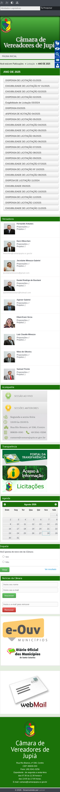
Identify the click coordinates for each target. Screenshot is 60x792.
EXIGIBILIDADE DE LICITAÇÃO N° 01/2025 (27, 86)
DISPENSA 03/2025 (15, 108)
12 (33, 524)
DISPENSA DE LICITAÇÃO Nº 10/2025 (24, 169)
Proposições (22, 227)
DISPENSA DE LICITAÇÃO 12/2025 (23, 197)
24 (18, 533)
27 (40, 533)
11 (25, 524)
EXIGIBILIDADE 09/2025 (17, 186)
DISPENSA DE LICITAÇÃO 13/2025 (23, 202)
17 (18, 529)
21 (48, 529)
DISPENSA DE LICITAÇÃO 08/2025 (23, 152)
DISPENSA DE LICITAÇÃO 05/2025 (23, 119)
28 (48, 533)
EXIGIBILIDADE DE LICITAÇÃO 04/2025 (25, 125)
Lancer (42, 790)
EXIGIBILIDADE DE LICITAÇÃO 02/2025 (25, 91)
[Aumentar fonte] (7, 2)
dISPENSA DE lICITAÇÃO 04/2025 (22, 113)
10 (18, 524)
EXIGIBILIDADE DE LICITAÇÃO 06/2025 (25, 141)
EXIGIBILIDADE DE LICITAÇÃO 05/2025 (25, 130)
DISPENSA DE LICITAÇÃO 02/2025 (23, 97)
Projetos (20, 229)
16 (10, 529)
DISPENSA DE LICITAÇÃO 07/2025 (23, 147)
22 (56, 529)
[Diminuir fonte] (2, 2)
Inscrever (9, 595)
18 (25, 529)
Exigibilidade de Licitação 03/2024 (22, 102)
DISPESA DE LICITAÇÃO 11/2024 (22, 180)
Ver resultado (50, 569)
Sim (7, 557)
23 (10, 533)
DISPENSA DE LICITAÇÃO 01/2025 (23, 80)
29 (56, 533)
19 (33, 529)
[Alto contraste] (12, 2)
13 (40, 524)
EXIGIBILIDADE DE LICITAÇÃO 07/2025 (25, 163)
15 (56, 524)
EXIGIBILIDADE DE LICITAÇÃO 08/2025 (25, 175)
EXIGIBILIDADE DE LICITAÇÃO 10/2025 (25, 191)
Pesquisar (47, 8)
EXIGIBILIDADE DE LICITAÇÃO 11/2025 (25, 208)
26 (33, 533)
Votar (4, 569)
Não (7, 562)
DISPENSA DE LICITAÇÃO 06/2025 (23, 136)
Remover (9, 610)
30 (10, 538)
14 (48, 524)
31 (18, 538)
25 (25, 533)
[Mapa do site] (17, 2)
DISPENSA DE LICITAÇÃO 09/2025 (23, 158)
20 (40, 529)
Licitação (31, 63)
